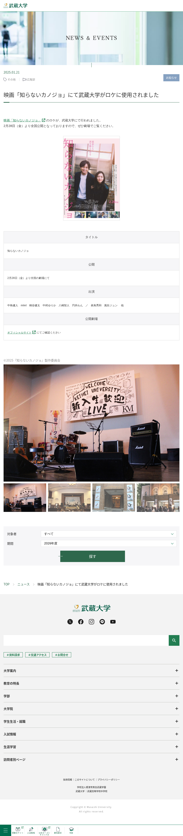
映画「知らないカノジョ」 (22, 120)
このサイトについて (85, 779)
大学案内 (10, 670)
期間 (10, 543)
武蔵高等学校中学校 (97, 791)
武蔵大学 (80, 791)
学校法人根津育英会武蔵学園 (91, 787)
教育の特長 (11, 683)
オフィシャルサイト (19, 332)
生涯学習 (10, 746)
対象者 (12, 533)
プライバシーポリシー (109, 779)
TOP (7, 584)
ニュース (23, 584)
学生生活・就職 (14, 721)
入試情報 (10, 734)
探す (92, 556)
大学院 (8, 708)
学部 (7, 696)
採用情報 (67, 779)
